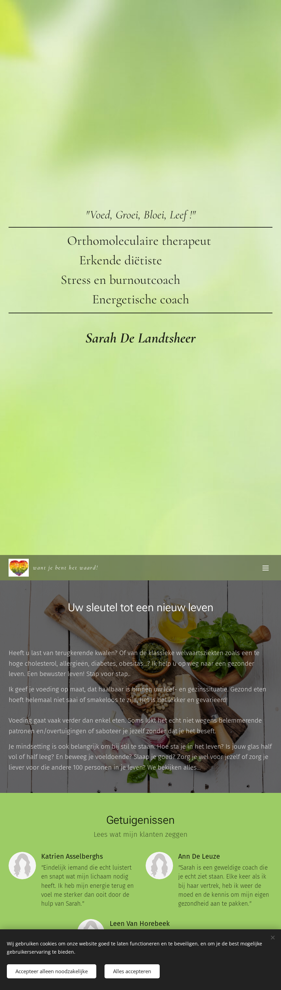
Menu (265, 568)
